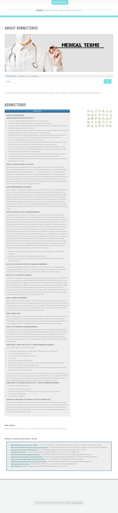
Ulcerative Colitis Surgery (18, 452)
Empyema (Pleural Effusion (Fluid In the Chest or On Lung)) (29, 461)
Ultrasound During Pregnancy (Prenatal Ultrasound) (27, 457)
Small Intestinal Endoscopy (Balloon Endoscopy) (25, 454)
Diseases (39, 10)
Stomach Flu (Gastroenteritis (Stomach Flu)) (24, 450)
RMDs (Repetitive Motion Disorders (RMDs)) (24, 445)
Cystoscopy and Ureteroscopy (20, 464)
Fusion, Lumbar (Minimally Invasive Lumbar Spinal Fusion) (28, 459)
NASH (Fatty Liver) (16, 466)
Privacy (67, 503)
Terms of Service (76, 503)
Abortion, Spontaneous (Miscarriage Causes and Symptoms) (29, 447)
